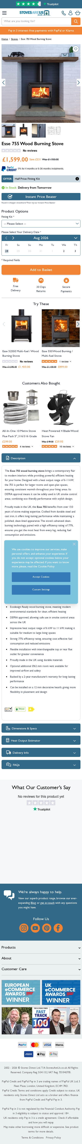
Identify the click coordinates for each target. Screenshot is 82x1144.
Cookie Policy (46, 566)
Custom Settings (41, 590)
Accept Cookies (41, 577)
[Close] (74, 544)
